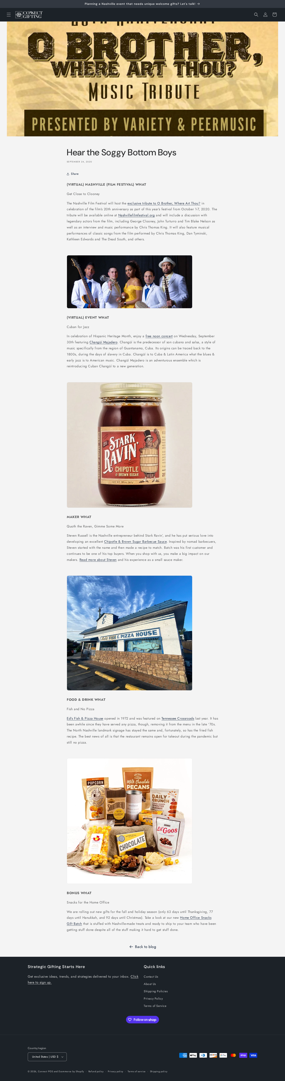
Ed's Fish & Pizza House (85, 718)
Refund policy (96, 1071)
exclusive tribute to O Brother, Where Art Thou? (163, 203)
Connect (42, 1071)
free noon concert (159, 336)
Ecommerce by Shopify (71, 1071)
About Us (150, 984)
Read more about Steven (98, 559)
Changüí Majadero (103, 342)
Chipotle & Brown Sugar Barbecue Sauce (135, 541)
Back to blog (145, 946)
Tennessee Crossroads (177, 718)
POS (50, 1071)
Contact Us (151, 977)
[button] (8, 14)
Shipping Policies (156, 991)
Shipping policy (159, 1071)
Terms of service (137, 1071)
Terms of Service (155, 1006)
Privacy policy (115, 1071)
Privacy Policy (153, 998)
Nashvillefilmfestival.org (136, 215)
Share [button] (75, 174)
